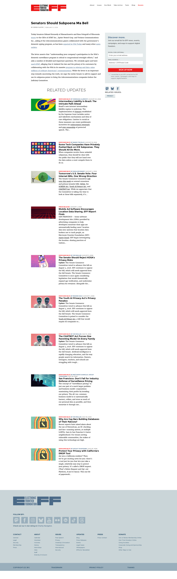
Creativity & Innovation (62, 542)
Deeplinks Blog (65, 99)
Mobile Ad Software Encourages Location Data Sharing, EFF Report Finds (77, 211)
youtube (49, 520)
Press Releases (81, 540)
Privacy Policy (96, 567)
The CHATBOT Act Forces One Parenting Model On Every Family (77, 337)
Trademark (56, 567)
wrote (33, 38)
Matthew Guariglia (80, 374)
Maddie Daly (77, 296)
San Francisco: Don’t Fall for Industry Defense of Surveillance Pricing (79, 379)
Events (78, 542)
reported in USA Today (72, 44)
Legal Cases (80, 545)
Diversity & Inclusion (40, 555)
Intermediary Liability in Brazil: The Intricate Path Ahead (77, 102)
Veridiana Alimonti (80, 99)
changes (78, 112)
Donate (140, 5)
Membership (17, 545)
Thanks (130, 567)
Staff (35, 552)
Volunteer (37, 540)
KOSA (82, 184)
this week (66, 181)
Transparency (59, 545)
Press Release (64, 207)
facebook (24, 520)
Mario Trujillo (78, 142)
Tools (127, 5)
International (59, 547)
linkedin (65, 520)
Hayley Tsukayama (80, 448)
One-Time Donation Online (127, 540)
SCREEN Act (63, 186)
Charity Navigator (45, 526)
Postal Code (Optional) (116, 52)
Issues (99, 5)
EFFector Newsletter (83, 550)
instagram (33, 520)
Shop (133, 5)
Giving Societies (124, 542)
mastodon (16, 520)
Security (15, 542)
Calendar (37, 537)
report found (64, 238)
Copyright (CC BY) (21, 567)
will (88, 179)
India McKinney (79, 171)
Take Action (118, 5)
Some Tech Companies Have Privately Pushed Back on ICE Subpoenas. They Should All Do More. (79, 147)
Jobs (35, 550)
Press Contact (102, 537)
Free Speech (59, 537)
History (36, 545)
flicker (57, 520)
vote (60, 181)
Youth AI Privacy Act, (78, 186)
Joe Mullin (77, 255)
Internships (37, 547)
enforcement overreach (80, 125)
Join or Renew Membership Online (130, 537)
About (92, 5)
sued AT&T (35, 64)
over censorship (68, 127)
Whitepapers (80, 547)
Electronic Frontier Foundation (48, 9)
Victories (37, 542)
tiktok (73, 520)
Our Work (107, 5)
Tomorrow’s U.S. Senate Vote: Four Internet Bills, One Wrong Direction (78, 174)
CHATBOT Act (64, 189)
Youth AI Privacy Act (67, 319)
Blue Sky (41, 520)
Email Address (113, 59)
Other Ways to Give (125, 550)
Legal (15, 540)
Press (15, 547)
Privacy (110, 96)
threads (82, 520)
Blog (77, 537)
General (15, 537)
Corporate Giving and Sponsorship (130, 545)
